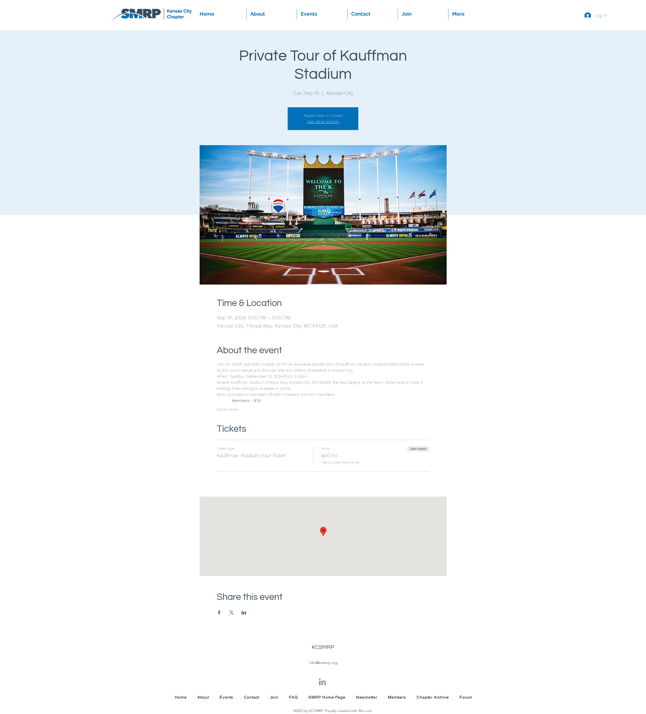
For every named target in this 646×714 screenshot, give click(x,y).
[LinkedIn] (322, 682)
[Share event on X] (231, 612)
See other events (323, 121)
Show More (227, 409)
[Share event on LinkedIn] (243, 612)
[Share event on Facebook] (219, 612)
